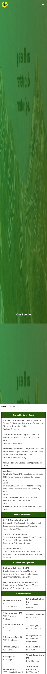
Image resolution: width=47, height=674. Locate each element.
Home (3, 406)
